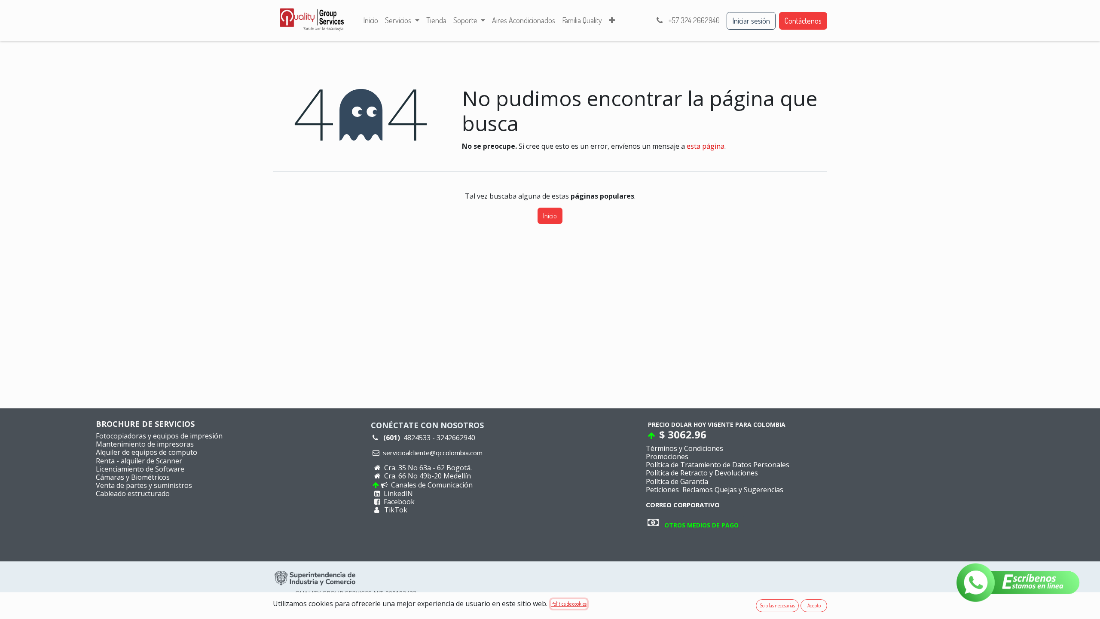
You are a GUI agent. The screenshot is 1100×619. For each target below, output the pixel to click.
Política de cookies (569, 604)
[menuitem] (371, 20)
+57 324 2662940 (693, 20)
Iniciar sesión (751, 20)
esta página (705, 146)
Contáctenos (803, 20)
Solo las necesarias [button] (777, 605)
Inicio (550, 215)
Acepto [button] (814, 605)
